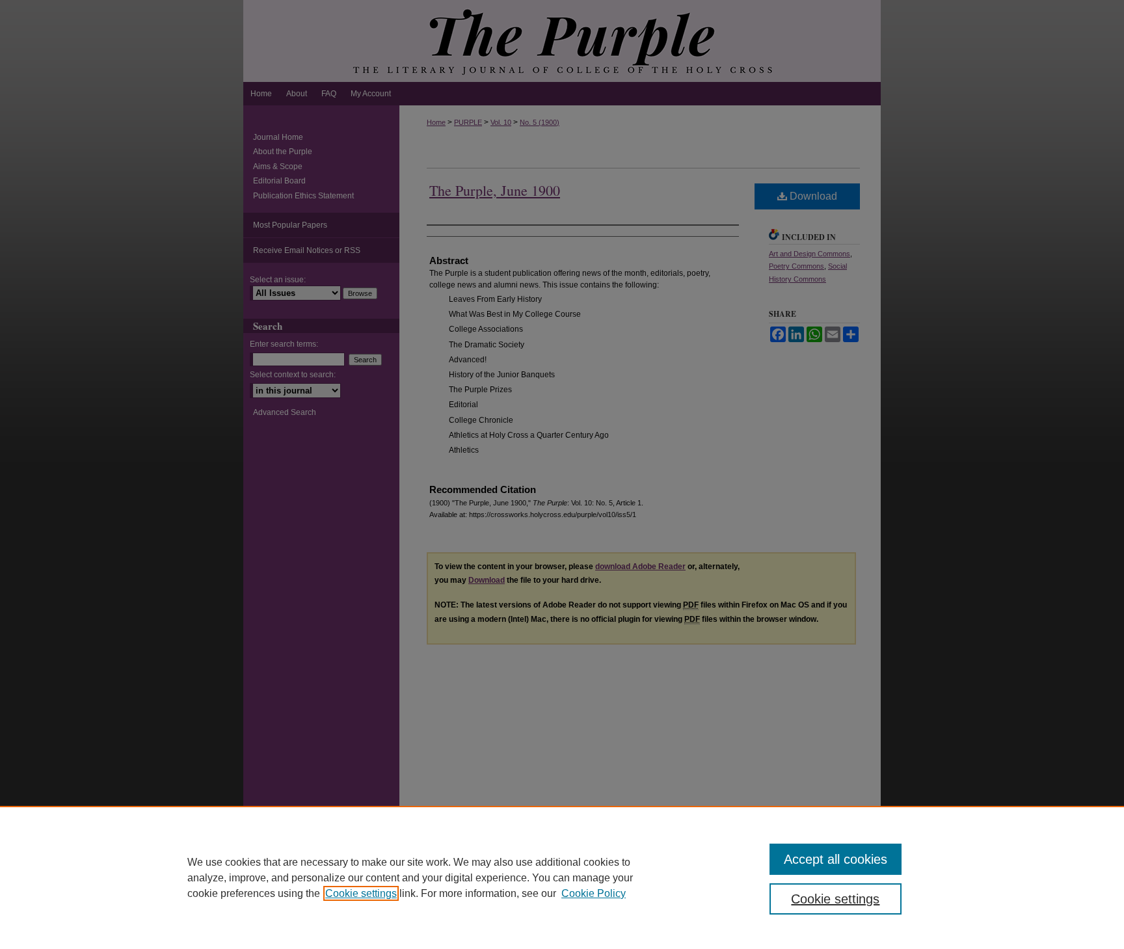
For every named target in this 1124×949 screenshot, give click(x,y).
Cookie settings (361, 893)
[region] (562, 877)
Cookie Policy (593, 893)
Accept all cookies (835, 859)
